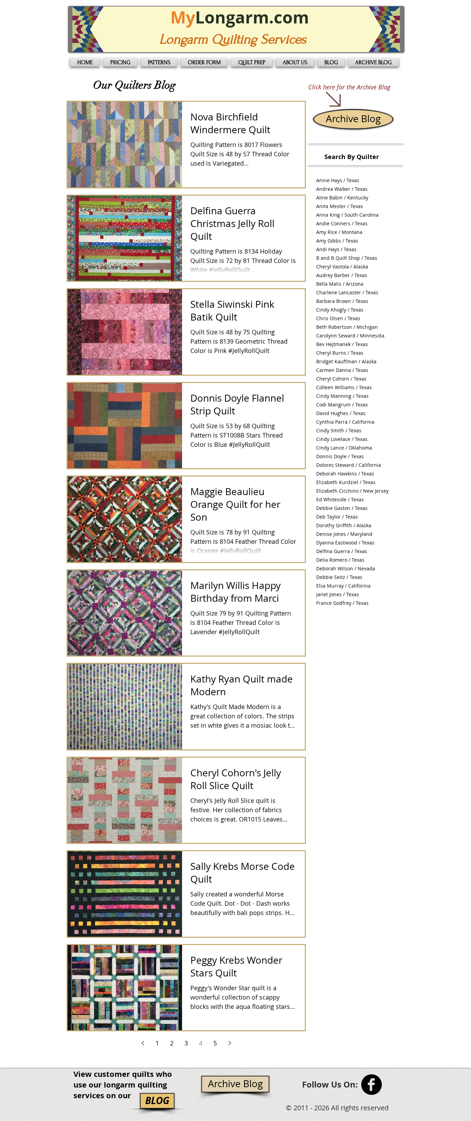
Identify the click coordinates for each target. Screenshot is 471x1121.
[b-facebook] (371, 1084)
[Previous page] (143, 1043)
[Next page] (229, 1043)
